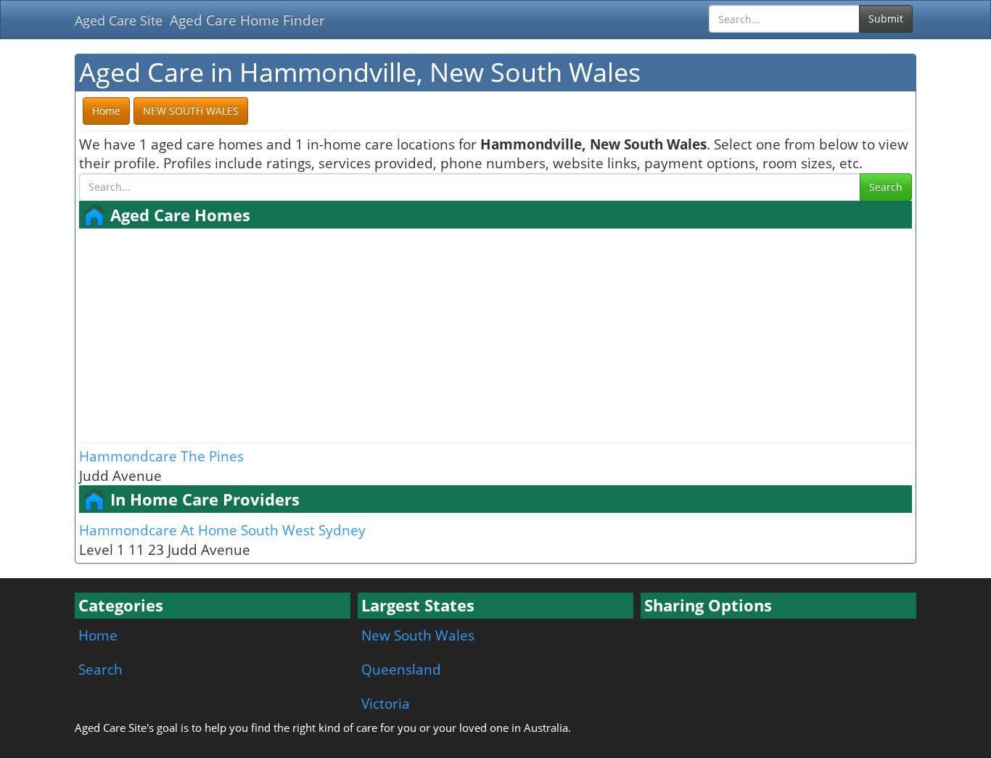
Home (98, 635)
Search (885, 187)
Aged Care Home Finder (247, 20)
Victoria (385, 703)
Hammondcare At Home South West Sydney (222, 530)
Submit (885, 18)
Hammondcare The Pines (161, 456)
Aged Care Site (119, 20)
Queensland (401, 669)
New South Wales (417, 635)
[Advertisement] (495, 333)
